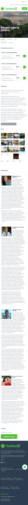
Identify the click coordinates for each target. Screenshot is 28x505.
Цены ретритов (19, 469)
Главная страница (5, 12)
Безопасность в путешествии (7, 479)
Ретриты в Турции (15, 488)
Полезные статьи (19, 479)
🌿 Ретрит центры (14, 12)
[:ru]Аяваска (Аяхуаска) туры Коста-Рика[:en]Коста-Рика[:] (12, 13)
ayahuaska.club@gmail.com (8, 496)
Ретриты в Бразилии (5, 488)
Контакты (3, 470)
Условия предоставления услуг (8, 469)
